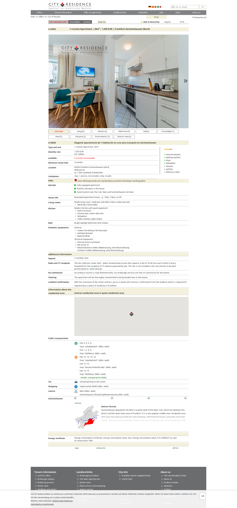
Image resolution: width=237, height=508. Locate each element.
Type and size (54, 147)
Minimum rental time (58, 162)
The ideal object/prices (90, 479)
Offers (39, 12)
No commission (55, 272)
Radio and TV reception (59, 263)
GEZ (93, 269)
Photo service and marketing (92, 486)
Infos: (50, 180)
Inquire (167, 22)
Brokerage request (46, 479)
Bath (50, 223)
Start (33, 16)
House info (53, 197)
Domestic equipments (58, 227)
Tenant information (63, 12)
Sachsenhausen (55, 398)
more (78, 403)
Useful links (127, 479)
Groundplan (75, 22)
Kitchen (51, 208)
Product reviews (171, 482)
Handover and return (47, 489)
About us (196, 12)
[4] (185, 398)
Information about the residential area (59, 291)
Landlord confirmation (58, 282)
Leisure (51, 391)
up (77, 448)
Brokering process (46, 482)
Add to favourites (151, 22)
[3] (149, 398)
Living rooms (54, 202)
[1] (75, 398)
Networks (168, 486)
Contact (167, 489)
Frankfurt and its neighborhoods (136, 475)
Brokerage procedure (89, 475)
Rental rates (43, 486)
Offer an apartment (92, 12)
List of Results (54, 16)
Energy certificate (56, 438)
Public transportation (58, 338)
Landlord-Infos (119, 12)
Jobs (161, 12)
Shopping (52, 386)
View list (102, 22)
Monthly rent (54, 152)
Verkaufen (142, 12)
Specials (52, 185)
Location (87, 22)
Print (156, 17)
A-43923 (52, 29)
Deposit (51, 258)
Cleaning (52, 277)
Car (49, 381)
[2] (112, 398)
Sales (177, 12)
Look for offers (44, 475)
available (52, 158)
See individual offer (58, 22)
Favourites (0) (200, 17)
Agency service (86, 489)
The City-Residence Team (175, 475)
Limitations (53, 176)
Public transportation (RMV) (94, 377)
